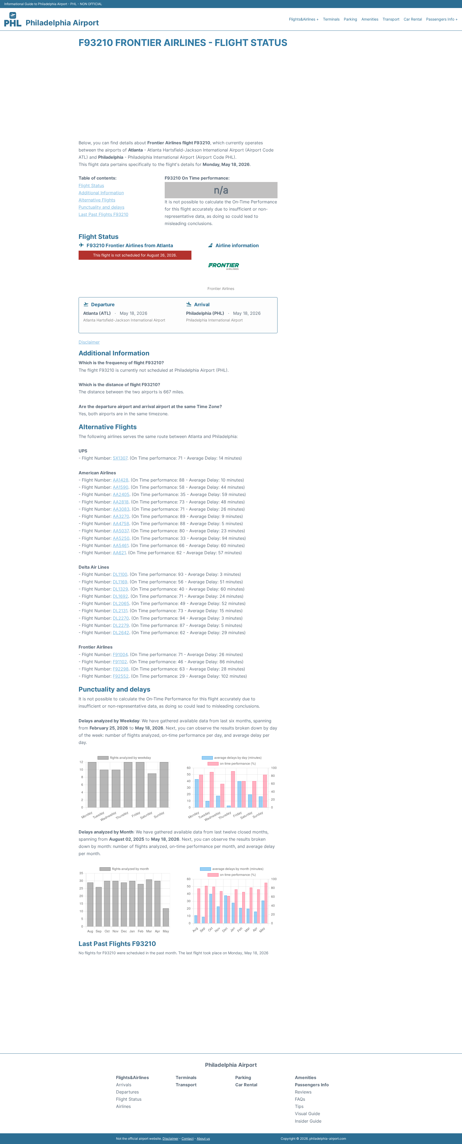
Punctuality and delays (101, 207)
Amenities (369, 19)
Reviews (303, 1092)
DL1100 (120, 574)
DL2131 (120, 610)
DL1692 (120, 596)
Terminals (331, 19)
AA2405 (121, 494)
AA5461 (120, 545)
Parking (350, 19)
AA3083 (121, 509)
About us (203, 1139)
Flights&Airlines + (304, 19)
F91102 (120, 661)
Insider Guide (308, 1121)
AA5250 (121, 538)
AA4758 (121, 523)
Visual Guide (307, 1113)
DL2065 (121, 603)
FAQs (300, 1099)
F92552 (121, 676)
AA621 (119, 552)
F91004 (120, 654)
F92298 (121, 669)
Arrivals (123, 1084)
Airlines (123, 1106)
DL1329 (120, 589)
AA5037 (121, 530)
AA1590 (120, 487)
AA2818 (121, 502)
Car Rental (413, 19)
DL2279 (121, 625)
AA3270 (121, 516)
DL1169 (120, 581)
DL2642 (121, 632)
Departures (127, 1092)
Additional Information (101, 192)
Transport (391, 19)
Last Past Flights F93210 (103, 214)
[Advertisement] (231, 96)
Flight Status (91, 185)
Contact (188, 1139)
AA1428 (120, 480)
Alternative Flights (97, 200)
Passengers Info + (442, 19)
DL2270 (121, 618)
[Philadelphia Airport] (12, 19)
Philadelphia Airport (62, 22)
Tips (299, 1106)
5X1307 (120, 458)
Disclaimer (170, 1139)
